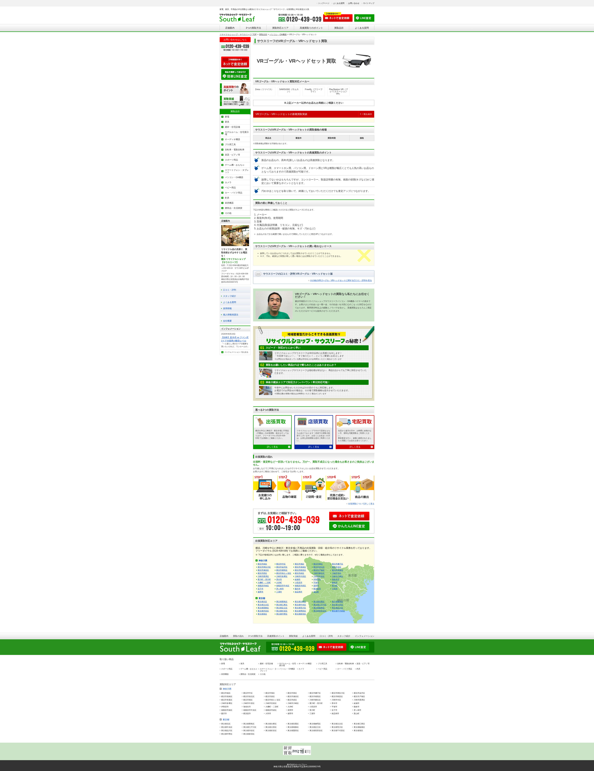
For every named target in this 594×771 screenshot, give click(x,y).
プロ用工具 (230, 144)
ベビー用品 (230, 187)
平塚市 (316, 582)
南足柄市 (298, 592)
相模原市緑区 (300, 586)
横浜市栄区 (336, 567)
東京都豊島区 (281, 602)
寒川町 (335, 586)
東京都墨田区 (300, 611)
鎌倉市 (335, 582)
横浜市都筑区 (281, 570)
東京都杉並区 (281, 611)
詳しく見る (272, 447)
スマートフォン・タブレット (237, 171)
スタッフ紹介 (229, 296)
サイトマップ (368, 3)
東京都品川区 (337, 608)
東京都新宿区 (300, 614)
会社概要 (227, 321)
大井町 (279, 582)
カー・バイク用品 (233, 192)
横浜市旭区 (299, 564)
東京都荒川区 (300, 608)
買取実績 (293, 636)
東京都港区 (262, 614)
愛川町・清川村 (264, 579)
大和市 (335, 589)
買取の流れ (238, 636)
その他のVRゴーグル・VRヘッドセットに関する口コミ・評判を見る (341, 280)
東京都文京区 (263, 605)
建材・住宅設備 (232, 127)
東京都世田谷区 (319, 611)
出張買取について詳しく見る (361, 504)
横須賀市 (317, 589)
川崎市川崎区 (337, 576)
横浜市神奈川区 (264, 567)
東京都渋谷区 (263, 611)
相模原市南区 (263, 586)
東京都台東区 (300, 602)
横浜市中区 (281, 564)
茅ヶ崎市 (280, 589)
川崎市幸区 (336, 573)
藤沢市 (297, 589)
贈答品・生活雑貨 (233, 208)
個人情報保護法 (230, 314)
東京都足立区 (281, 608)
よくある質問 (338, 3)
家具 (227, 122)
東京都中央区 (300, 605)
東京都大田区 (337, 605)
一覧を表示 (367, 114)
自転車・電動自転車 (234, 149)
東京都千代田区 (338, 611)
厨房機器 (229, 203)
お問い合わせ (353, 3)
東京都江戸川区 (319, 605)
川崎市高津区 (263, 576)
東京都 (262, 598)
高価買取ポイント (275, 636)
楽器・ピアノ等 (232, 154)
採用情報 (227, 308)
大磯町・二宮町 (264, 582)
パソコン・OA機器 (234, 177)
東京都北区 (262, 602)
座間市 (316, 586)
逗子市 (260, 589)
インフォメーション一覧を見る (236, 352)
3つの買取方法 (253, 28)
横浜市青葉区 (337, 570)
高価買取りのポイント (311, 28)
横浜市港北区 (319, 567)
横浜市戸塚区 (319, 570)
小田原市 (298, 582)
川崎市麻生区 (319, 573)
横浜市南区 (262, 564)
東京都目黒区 (319, 602)
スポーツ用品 (231, 160)
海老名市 (335, 579)
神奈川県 (263, 560)
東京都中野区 (281, 614)
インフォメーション (364, 636)
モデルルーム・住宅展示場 (237, 133)
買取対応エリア (280, 28)
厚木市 (279, 579)
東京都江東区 (281, 605)
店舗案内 (230, 28)
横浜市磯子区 (337, 564)
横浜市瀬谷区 (263, 570)
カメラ (228, 182)
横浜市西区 (262, 573)
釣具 (227, 198)
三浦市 (279, 592)
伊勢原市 (317, 579)
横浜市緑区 (299, 573)
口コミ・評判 (229, 290)
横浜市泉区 (318, 564)
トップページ (323, 3)
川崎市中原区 (300, 576)
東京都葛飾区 (263, 608)
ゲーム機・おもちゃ (234, 165)
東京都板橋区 (319, 608)
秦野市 (260, 592)
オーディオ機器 (232, 139)
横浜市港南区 (300, 567)
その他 (228, 213)
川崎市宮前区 (319, 576)
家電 (227, 116)
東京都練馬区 (337, 602)
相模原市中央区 (282, 586)
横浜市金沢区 (281, 567)
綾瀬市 (297, 579)
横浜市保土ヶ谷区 (283, 573)
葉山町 (316, 592)
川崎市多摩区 (281, 576)
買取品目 (339, 28)
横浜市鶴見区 (300, 570)
